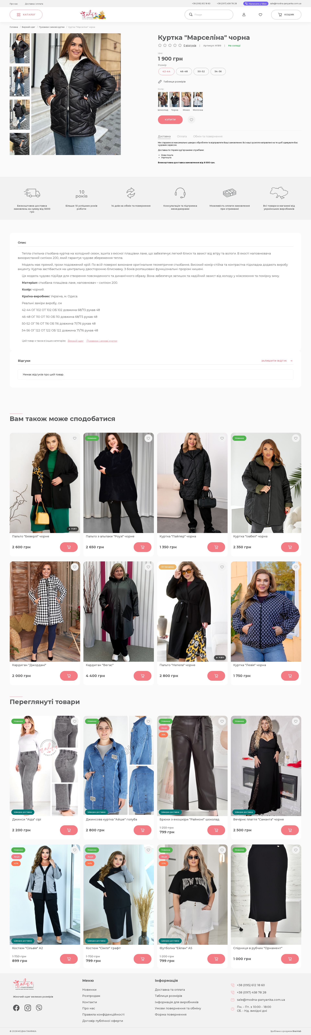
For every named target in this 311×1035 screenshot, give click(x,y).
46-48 (184, 71)
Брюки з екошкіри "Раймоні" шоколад (189, 819)
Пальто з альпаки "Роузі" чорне (110, 536)
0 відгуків (190, 45)
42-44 (166, 71)
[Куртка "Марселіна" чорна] (76, 154)
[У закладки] (191, 120)
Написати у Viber (257, 3)
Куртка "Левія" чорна (249, 665)
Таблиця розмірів (168, 996)
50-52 (201, 71)
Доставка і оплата (34, 4)
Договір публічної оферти (102, 1021)
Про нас (14, 4)
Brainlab (297, 1031)
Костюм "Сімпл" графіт (103, 948)
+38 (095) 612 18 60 (201, 3)
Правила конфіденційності (103, 1014)
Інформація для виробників (176, 1002)
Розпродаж (91, 996)
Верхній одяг (76, 340)
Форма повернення (170, 1014)
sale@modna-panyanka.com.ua (285, 3)
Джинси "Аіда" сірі (26, 819)
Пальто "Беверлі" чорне (30, 536)
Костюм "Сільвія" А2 (27, 948)
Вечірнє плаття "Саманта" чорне (258, 819)
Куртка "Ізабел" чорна (250, 536)
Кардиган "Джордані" (29, 665)
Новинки (89, 990)
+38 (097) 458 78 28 (227, 3)
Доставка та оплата (170, 990)
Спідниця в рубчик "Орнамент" (257, 948)
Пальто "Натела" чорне (177, 665)
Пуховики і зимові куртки (101, 340)
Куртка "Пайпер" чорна (178, 536)
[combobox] (213, 14)
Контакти (89, 1002)
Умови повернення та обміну (178, 1008)
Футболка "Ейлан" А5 (176, 948)
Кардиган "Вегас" (100, 665)
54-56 (218, 71)
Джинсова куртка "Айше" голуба (111, 819)
